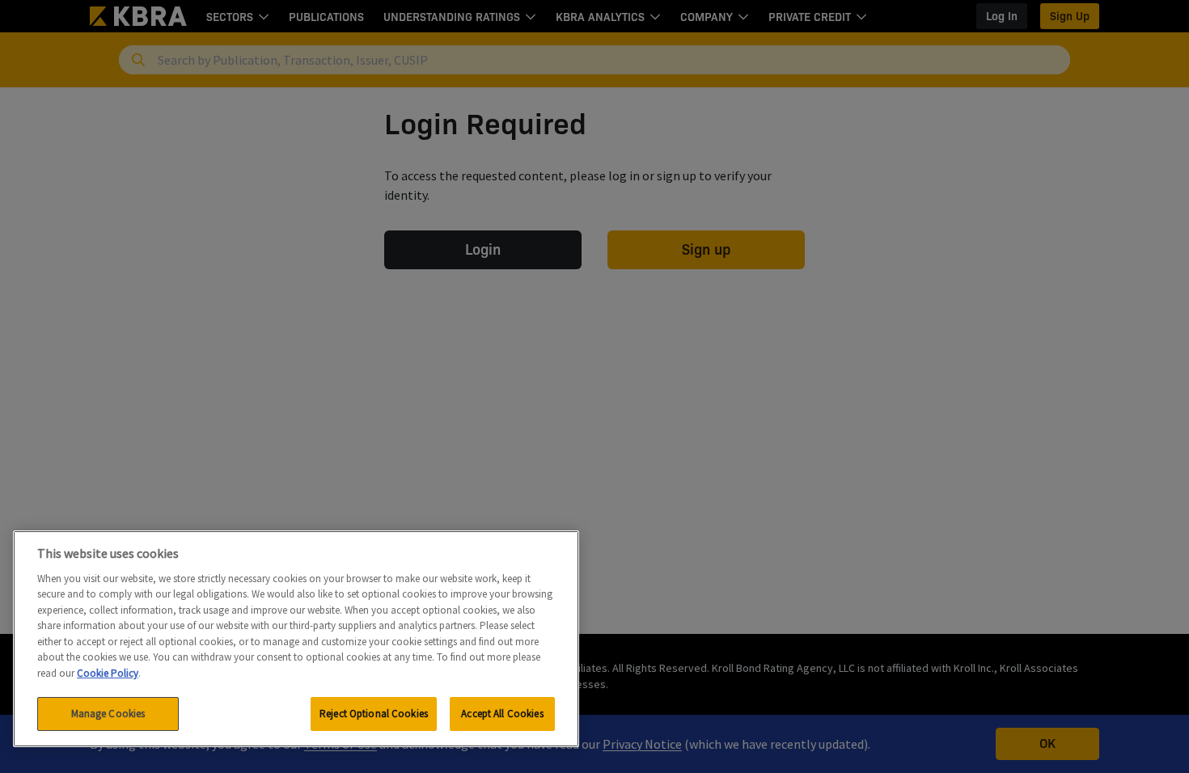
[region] (296, 638)
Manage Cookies (108, 713)
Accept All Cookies (502, 713)
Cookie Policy (107, 673)
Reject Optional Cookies (373, 713)
